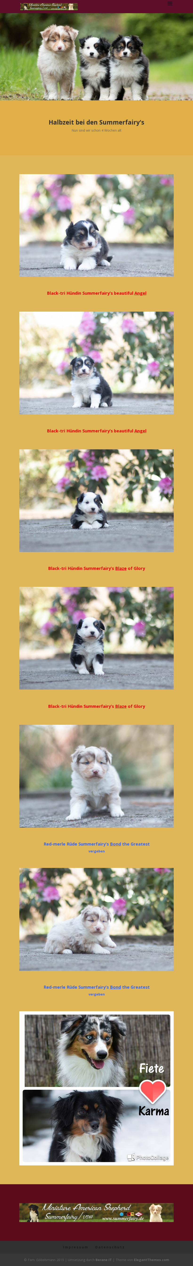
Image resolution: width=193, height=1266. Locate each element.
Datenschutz (110, 1247)
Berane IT (104, 1260)
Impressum (75, 1247)
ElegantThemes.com (151, 1260)
